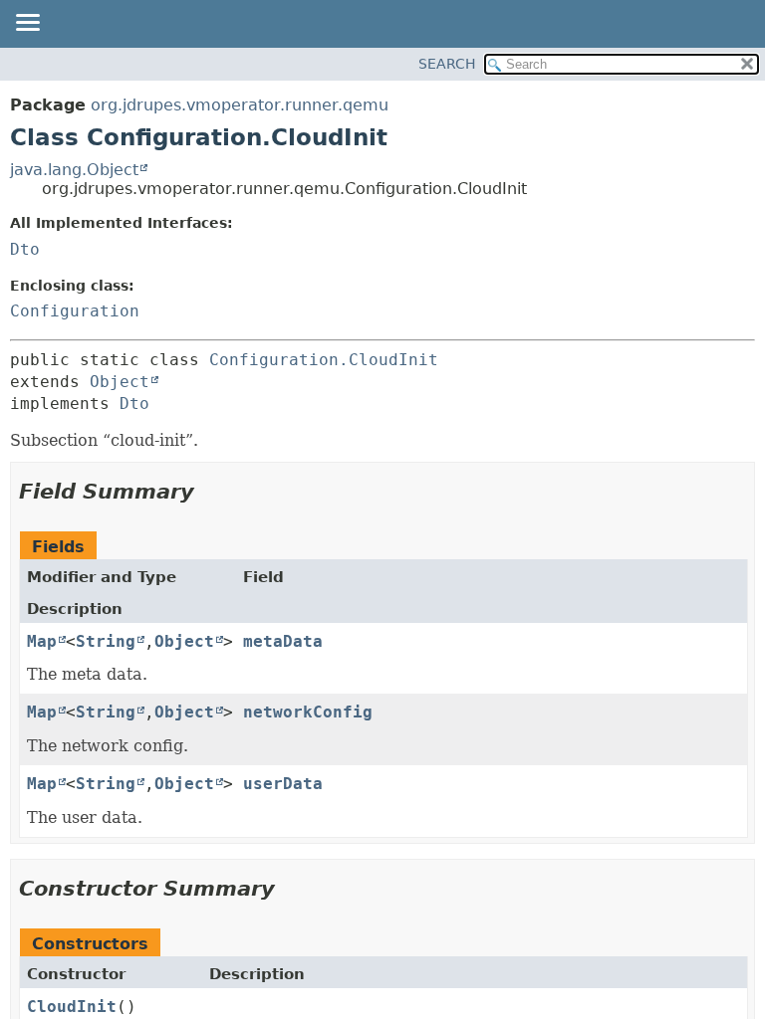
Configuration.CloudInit (323, 359)
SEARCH (447, 64)
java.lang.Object (74, 169)
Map (42, 641)
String (105, 641)
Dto (25, 249)
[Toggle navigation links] (27, 24)
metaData (283, 641)
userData (283, 783)
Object (119, 381)
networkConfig (308, 712)
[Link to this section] (210, 492)
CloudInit (72, 1006)
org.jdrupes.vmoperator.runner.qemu (239, 105)
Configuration (74, 311)
